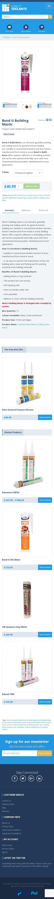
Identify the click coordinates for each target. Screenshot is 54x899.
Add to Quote (45, 417)
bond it (9, 720)
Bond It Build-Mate (30, 720)
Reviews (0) (43, 210)
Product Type (21, 198)
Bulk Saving (33, 195)
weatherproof (36, 727)
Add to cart (31, 186)
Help (4, 807)
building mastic (33, 725)
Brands (19, 195)
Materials (12, 198)
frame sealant (7, 727)
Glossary (5, 811)
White (4, 200)
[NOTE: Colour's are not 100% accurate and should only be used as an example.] (27, 107)
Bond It (13, 195)
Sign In (5, 852)
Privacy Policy (8, 826)
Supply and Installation (11, 833)
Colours (41, 195)
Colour (5, 172)
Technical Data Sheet (26, 324)
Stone (48, 198)
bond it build (17, 720)
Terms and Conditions (11, 830)
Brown (25, 195)
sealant (27, 727)
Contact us (6, 800)
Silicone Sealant (39, 198)
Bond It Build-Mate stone (17, 722)
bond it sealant (12, 725)
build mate (22, 725)
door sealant (44, 725)
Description (10, 210)
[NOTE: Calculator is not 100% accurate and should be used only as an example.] (9, 106)
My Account (7, 845)
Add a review (9, 134)
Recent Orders (8, 848)
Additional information (27, 210)
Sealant (30, 198)
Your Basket (41, 31)
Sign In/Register (26, 31)
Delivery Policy (8, 804)
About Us (6, 823)
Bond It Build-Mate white (36, 722)
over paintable (18, 727)
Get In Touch (9, 31)
